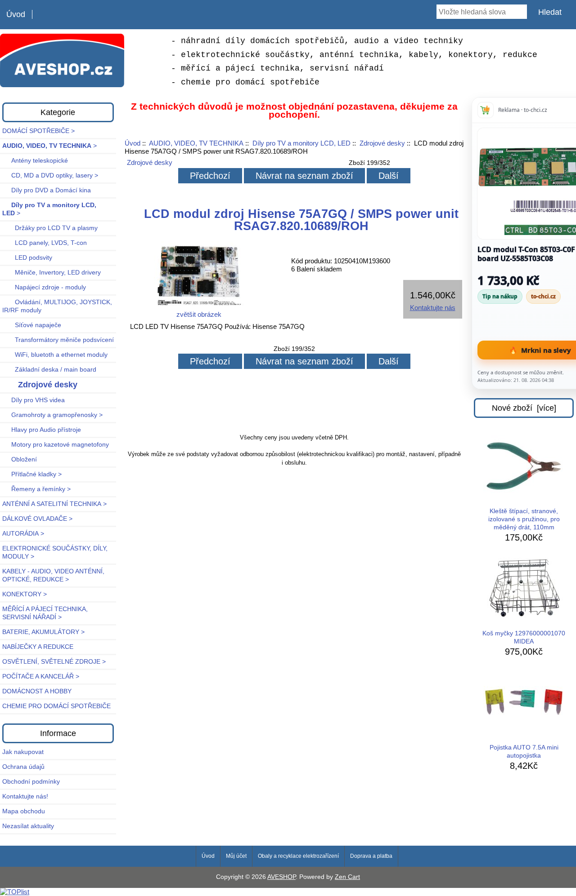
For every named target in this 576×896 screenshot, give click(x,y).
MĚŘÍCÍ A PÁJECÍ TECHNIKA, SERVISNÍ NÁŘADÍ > (45, 613)
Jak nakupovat (23, 752)
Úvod (15, 14)
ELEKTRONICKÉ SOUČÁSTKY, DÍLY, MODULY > (55, 552)
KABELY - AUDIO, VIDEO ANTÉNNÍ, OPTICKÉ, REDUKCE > (53, 575)
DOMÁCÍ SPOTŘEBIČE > (38, 131)
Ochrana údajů (23, 766)
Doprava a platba (371, 856)
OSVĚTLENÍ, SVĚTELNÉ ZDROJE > (54, 661)
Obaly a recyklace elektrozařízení (298, 856)
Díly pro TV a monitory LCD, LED (301, 143)
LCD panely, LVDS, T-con (44, 243)
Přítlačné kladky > (32, 474)
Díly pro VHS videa (33, 400)
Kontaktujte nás (432, 307)
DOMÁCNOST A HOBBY (37, 691)
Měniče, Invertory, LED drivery (51, 272)
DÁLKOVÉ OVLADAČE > (37, 518)
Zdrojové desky (382, 143)
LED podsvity (27, 257)
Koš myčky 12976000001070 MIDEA (523, 637)
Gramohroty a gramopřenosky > (52, 415)
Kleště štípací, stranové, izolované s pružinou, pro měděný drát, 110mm (524, 519)
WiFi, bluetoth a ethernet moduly (55, 354)
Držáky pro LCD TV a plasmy (50, 228)
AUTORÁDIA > (23, 533)
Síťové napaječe (31, 325)
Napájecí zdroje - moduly (44, 287)
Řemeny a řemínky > (36, 489)
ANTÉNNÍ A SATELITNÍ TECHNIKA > (54, 504)
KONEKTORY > (24, 594)
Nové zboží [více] (524, 408)
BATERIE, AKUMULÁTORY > (43, 632)
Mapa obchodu (23, 811)
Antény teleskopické (35, 160)
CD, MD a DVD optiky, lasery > (50, 175)
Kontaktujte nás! (25, 796)
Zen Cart (347, 877)
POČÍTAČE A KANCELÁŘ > (40, 676)
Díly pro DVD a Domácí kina (46, 190)
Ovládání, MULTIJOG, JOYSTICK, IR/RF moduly (57, 306)
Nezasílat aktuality (28, 826)
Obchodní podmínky (31, 781)
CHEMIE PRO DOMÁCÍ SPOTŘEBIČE (56, 706)
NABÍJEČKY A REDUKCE (37, 646)
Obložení (19, 459)
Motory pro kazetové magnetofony (55, 444)
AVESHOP (281, 877)
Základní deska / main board (49, 369)
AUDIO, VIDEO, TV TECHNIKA (196, 143)
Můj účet (236, 856)
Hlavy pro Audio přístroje (41, 429)
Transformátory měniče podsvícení (58, 340)
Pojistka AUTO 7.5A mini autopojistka (524, 751)
